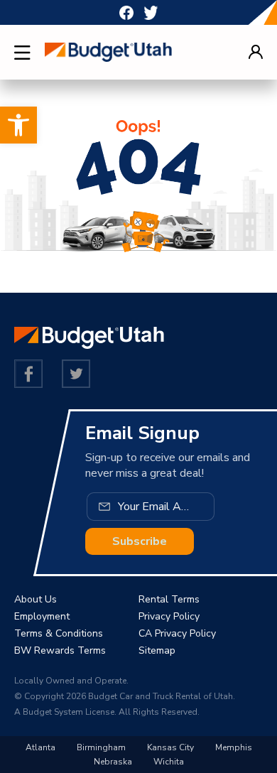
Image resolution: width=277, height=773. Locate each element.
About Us (35, 599)
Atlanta (40, 747)
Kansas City (170, 747)
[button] (18, 125)
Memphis (233, 747)
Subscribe (139, 541)
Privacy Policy (169, 616)
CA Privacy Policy (177, 633)
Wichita (168, 761)
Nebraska (113, 761)
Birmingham (101, 747)
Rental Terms (169, 599)
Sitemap (156, 650)
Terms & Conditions (58, 633)
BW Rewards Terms (60, 650)
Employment (42, 616)
